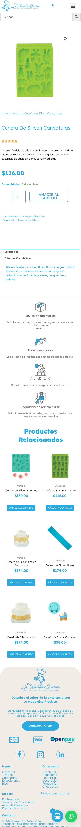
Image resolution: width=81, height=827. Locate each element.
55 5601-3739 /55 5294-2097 (21, 821)
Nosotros (8, 772)
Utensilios (16, 113)
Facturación (10, 799)
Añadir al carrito (49, 196)
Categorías (9, 777)
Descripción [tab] (11, 251)
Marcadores (24, 220)
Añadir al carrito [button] (21, 507)
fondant (12, 220)
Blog (5, 783)
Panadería (49, 783)
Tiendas (7, 775)
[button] (73, 6)
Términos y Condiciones (18, 802)
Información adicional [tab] (18, 258)
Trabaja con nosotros (55, 793)
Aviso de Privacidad (15, 805)
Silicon (35, 220)
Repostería (49, 775)
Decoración (50, 780)
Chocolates (50, 786)
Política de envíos (14, 808)
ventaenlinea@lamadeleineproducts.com (30, 824)
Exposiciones (11, 780)
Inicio (5, 113)
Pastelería (49, 777)
